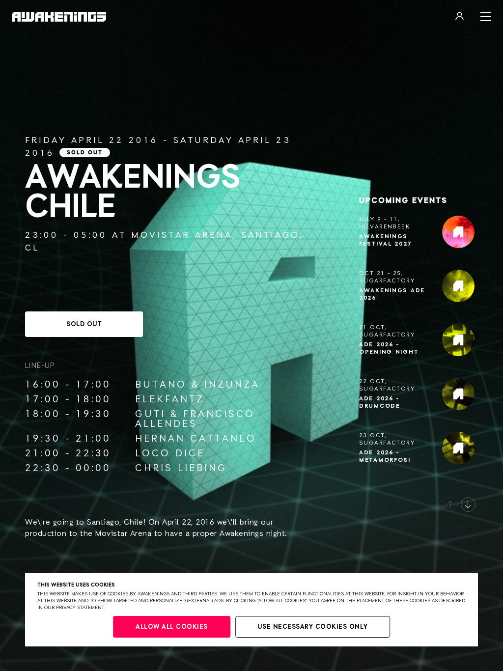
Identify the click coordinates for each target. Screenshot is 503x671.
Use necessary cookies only (312, 627)
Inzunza (232, 385)
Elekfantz (169, 399)
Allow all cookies (172, 627)
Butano (161, 385)
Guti (150, 414)
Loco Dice (170, 453)
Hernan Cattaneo (195, 439)
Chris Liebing (181, 468)
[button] (450, 504)
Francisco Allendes (195, 419)
